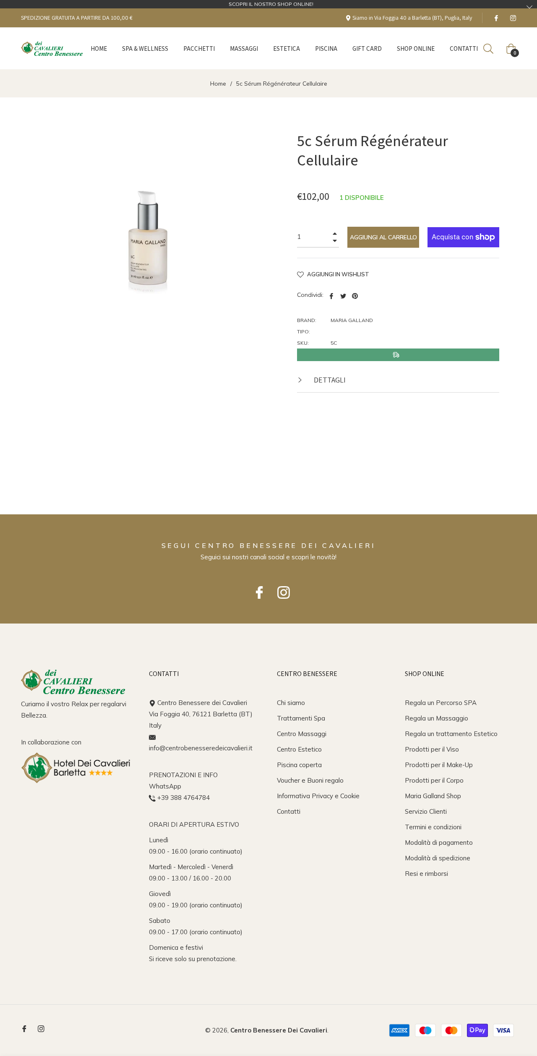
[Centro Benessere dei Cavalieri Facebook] (256, 588)
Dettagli (329, 380)
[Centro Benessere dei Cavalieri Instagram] (280, 588)
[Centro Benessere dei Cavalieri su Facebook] (496, 17)
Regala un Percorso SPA (441, 703)
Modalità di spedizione (437, 858)
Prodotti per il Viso (432, 749)
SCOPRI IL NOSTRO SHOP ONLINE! (271, 4)
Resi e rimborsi (426, 874)
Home (218, 83)
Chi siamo (291, 703)
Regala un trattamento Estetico (451, 734)
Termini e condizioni (433, 827)
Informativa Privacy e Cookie (318, 796)
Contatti (288, 811)
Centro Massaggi (301, 734)
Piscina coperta (299, 765)
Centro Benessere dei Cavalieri (278, 1030)
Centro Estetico (299, 749)
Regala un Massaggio (436, 718)
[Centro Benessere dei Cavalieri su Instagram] (512, 17)
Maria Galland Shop (433, 796)
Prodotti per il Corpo (434, 780)
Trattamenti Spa (301, 718)
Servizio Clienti (426, 811)
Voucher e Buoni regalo (310, 780)
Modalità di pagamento (439, 842)
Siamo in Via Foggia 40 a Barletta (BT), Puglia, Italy (411, 17)
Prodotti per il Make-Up (439, 765)
